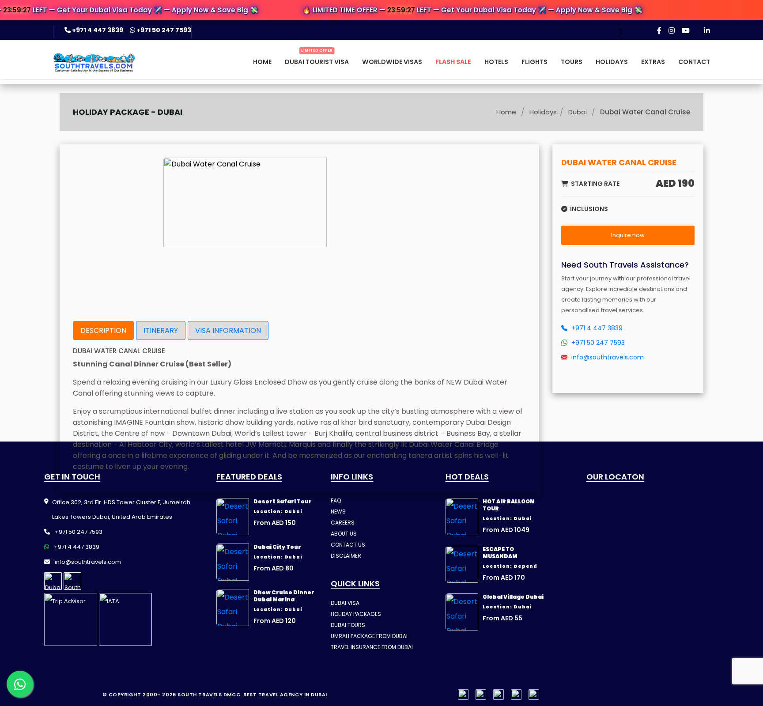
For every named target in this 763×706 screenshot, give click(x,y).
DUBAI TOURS (348, 625)
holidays (543, 112)
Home (262, 61)
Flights (534, 61)
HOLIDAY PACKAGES (356, 614)
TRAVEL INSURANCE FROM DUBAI (372, 647)
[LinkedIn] (707, 30)
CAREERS (343, 522)
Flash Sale (453, 61)
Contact (694, 61)
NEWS (338, 511)
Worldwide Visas (392, 61)
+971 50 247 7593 (163, 30)
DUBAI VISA (345, 603)
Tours (571, 61)
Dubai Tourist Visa (317, 61)
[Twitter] (516, 694)
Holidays (612, 61)
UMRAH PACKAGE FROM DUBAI (369, 636)
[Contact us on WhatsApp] (20, 684)
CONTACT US (348, 544)
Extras (653, 61)
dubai (577, 112)
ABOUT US (344, 533)
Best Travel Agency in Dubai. (286, 694)
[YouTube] (686, 30)
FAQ (336, 500)
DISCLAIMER (346, 555)
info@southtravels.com (607, 357)
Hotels (496, 61)
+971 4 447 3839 (98, 30)
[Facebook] (659, 30)
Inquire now (628, 235)
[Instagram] (672, 30)
